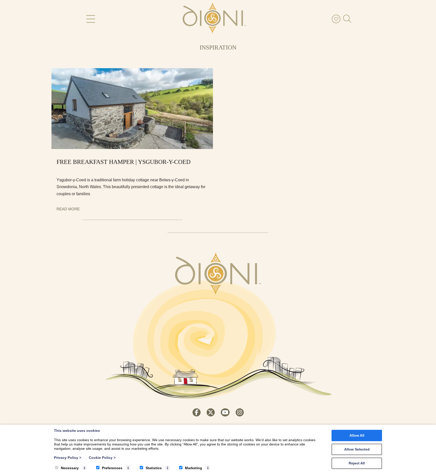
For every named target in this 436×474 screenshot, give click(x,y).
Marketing (193, 468)
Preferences (112, 468)
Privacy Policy (67, 458)
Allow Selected (357, 449)
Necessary (70, 468)
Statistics (154, 468)
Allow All (356, 435)
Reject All (357, 463)
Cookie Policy (102, 458)
